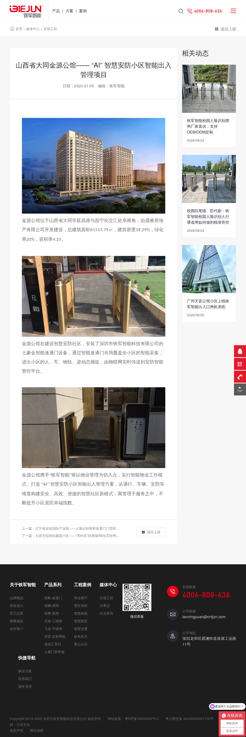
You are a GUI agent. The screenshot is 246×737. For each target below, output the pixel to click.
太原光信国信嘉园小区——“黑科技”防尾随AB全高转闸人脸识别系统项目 (89, 535)
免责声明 (16, 730)
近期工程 (50, 28)
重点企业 (80, 644)
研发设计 (16, 605)
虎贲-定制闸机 (55, 636)
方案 (69, 10)
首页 (19, 28)
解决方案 (25, 670)
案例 (83, 10)
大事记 (105, 605)
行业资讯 (106, 613)
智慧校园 (80, 613)
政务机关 (80, 636)
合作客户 (16, 628)
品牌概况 (16, 597)
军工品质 (16, 613)
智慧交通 (80, 628)
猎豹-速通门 (53, 597)
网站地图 (36, 730)
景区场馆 (80, 605)
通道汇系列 (52, 644)
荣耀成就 (16, 620)
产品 (56, 10)
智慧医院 (80, 620)
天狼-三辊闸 (53, 620)
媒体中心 (33, 28)
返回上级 (228, 29)
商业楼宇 (80, 597)
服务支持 (25, 686)
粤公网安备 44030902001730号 (190, 718)
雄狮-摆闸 (51, 605)
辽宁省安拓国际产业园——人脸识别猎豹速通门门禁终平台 (79, 528)
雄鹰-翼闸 (51, 613)
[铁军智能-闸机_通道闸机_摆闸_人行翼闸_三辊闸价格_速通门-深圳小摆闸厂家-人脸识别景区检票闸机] (24, 10)
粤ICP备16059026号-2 (142, 718)
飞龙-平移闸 (53, 628)
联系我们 (25, 678)
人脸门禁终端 (54, 651)
